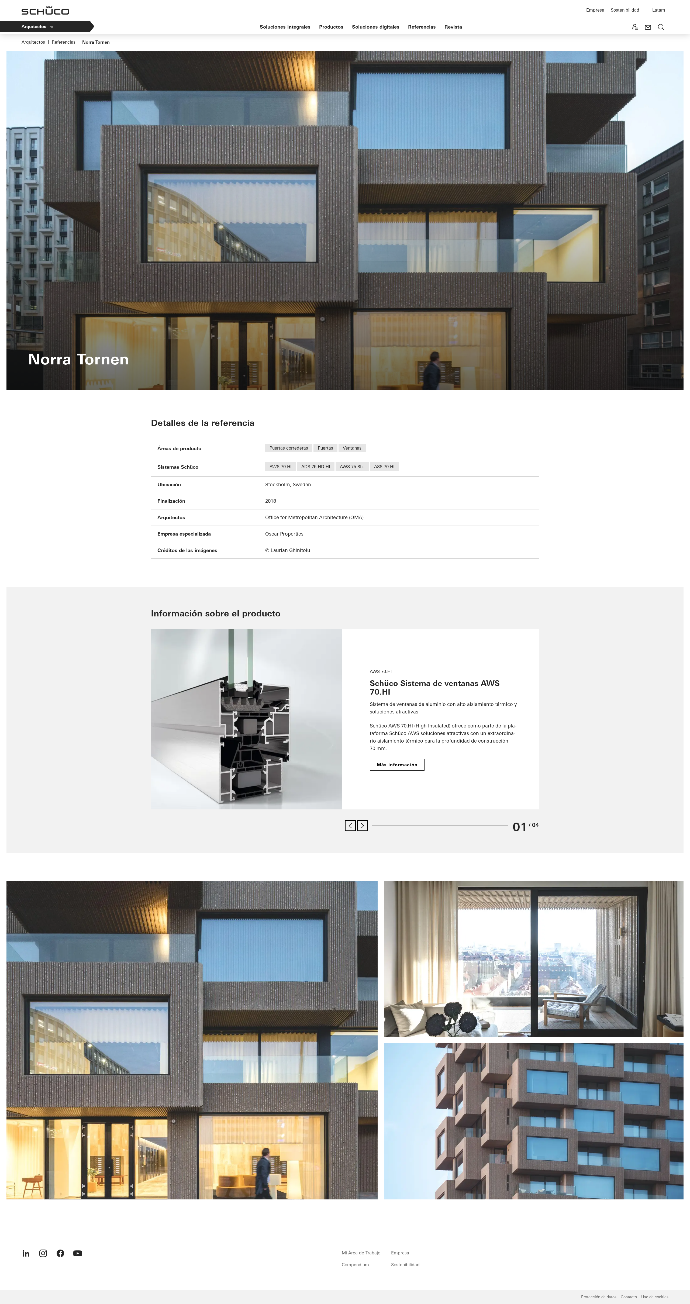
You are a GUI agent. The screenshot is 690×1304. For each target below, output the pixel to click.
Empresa (595, 10)
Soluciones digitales (375, 27)
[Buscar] (660, 27)
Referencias (422, 27)
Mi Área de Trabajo (361, 1252)
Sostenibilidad (625, 10)
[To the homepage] (45, 10)
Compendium (355, 1264)
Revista (453, 27)
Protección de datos (598, 1297)
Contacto (629, 1297)
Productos (331, 27)
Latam (658, 10)
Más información (397, 764)
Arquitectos (34, 26)
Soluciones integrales (285, 27)
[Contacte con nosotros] (648, 27)
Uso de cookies (654, 1297)
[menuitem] (26, 1253)
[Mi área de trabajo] (635, 27)
